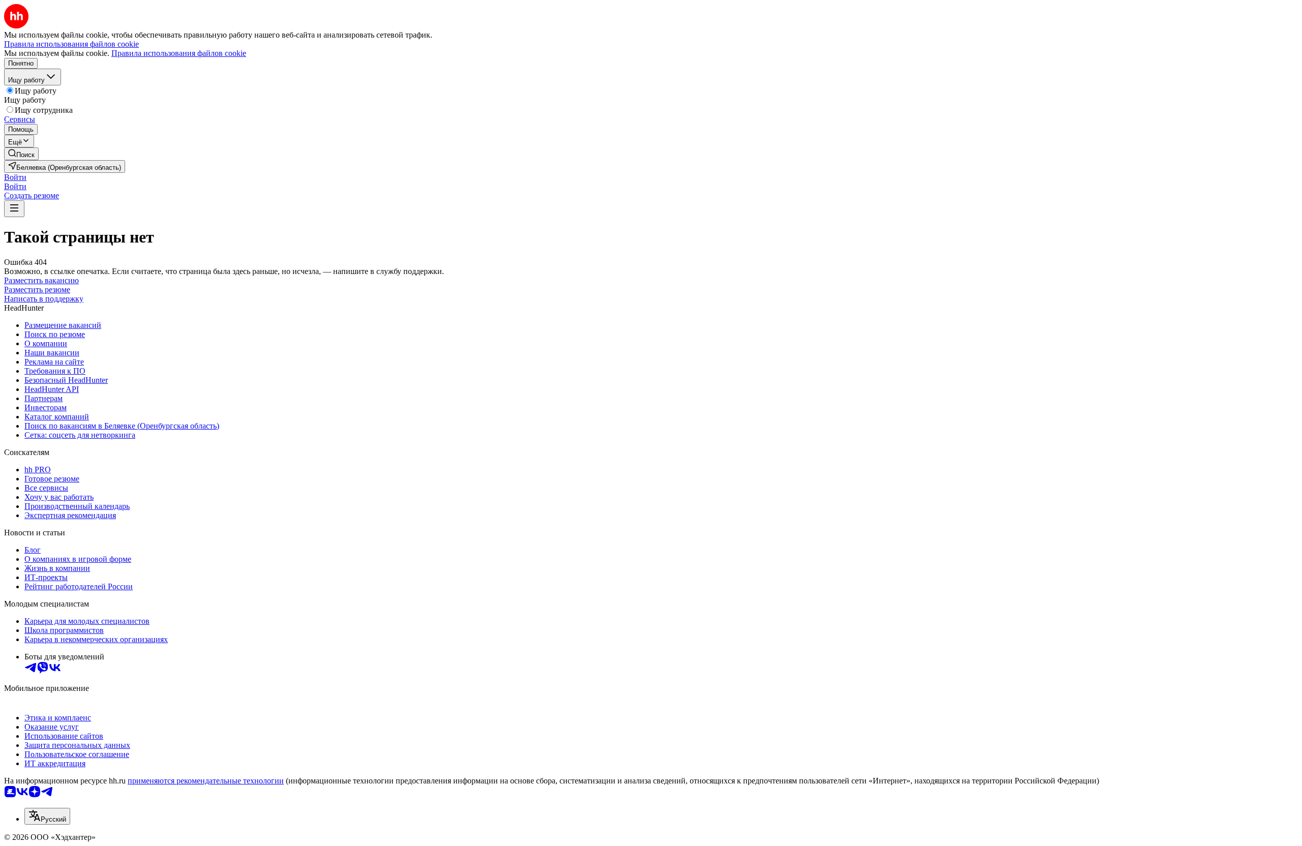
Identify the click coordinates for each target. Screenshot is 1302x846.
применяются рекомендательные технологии (206, 780)
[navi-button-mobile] (14, 208)
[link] (21, 153)
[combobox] (47, 816)
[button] (15, 177)
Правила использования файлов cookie (178, 53)
